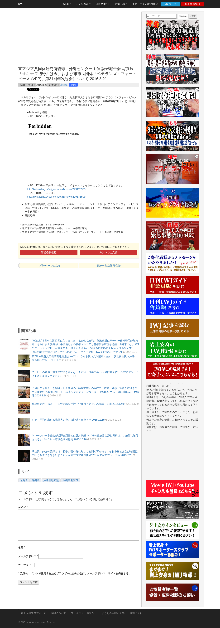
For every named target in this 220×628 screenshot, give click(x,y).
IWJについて (58, 613)
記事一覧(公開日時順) (109, 265)
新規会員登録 (192, 4)
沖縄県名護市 (70, 480)
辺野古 (24, 480)
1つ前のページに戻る (48, 265)
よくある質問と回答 (113, 613)
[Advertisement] (78, 33)
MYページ (170, 4)
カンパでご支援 (108, 252)
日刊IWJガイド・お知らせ (110, 4)
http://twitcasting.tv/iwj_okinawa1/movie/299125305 (56, 189)
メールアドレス (28, 556)
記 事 (66, 4)
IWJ (20, 4)
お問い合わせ (137, 613)
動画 (73, 84)
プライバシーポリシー (84, 613)
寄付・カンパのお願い (145, 4)
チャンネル (82, 4)
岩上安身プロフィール (34, 613)
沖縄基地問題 (51, 480)
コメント (23, 506)
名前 (21, 547)
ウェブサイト (26, 565)
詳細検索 (183, 16)
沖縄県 (64, 84)
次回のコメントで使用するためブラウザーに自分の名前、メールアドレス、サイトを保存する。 (75, 573)
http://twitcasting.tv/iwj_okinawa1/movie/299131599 (56, 196)
